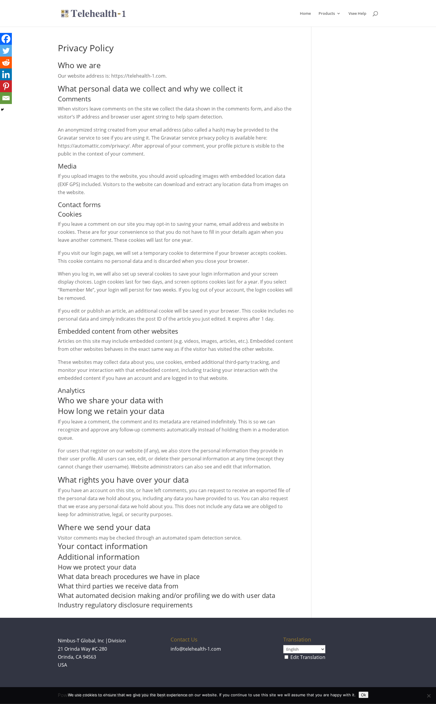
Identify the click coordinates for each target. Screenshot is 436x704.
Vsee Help (357, 13)
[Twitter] (6, 51)
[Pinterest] (6, 86)
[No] (429, 696)
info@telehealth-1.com (196, 649)
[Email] (6, 98)
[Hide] (2, 109)
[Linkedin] (6, 74)
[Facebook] (6, 39)
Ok (363, 694)
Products (327, 13)
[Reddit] (6, 62)
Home (305, 13)
